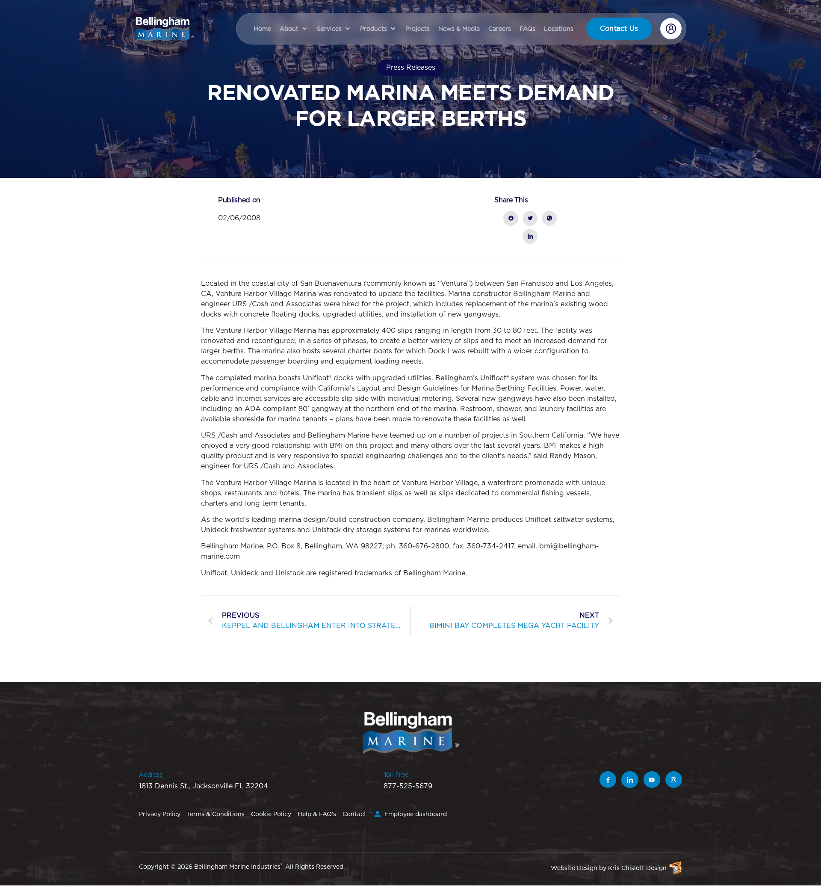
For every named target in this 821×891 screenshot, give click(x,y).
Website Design (574, 867)
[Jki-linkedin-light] (629, 779)
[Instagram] (673, 779)
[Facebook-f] (608, 779)
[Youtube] (652, 779)
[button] (294, 29)
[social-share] (510, 218)
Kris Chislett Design (637, 867)
